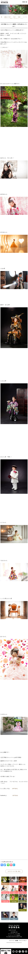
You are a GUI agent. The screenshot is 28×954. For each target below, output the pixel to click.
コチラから (15, 788)
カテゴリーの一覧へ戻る (14, 871)
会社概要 (16, 940)
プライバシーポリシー (23, 940)
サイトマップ (11, 940)
